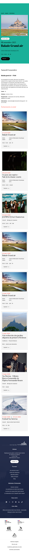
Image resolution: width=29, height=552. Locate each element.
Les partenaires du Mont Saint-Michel (14, 489)
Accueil (2, 13)
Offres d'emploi (14, 476)
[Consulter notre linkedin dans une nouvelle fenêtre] (19, 502)
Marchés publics (14, 474)
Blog (14, 478)
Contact (13, 461)
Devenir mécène (14, 487)
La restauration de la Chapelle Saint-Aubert (14, 493)
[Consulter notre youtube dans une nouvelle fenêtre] (16, 502)
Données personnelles (14, 549)
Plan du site (14, 544)
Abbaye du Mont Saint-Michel (14, 512)
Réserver (4, 58)
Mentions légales (14, 541)
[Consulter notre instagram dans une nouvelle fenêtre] (13, 502)
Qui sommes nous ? (14, 470)
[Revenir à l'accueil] (22, 443)
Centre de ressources (14, 472)
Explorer (5, 146)
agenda (6, 13)
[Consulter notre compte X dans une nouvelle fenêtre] (9, 502)
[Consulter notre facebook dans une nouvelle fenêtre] (6, 502)
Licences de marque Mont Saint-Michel (14, 491)
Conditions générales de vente (14, 547)
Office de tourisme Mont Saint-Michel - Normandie (14, 510)
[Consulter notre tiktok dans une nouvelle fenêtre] (22, 502)
